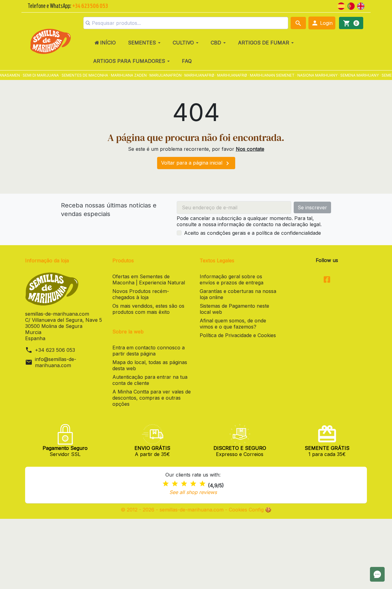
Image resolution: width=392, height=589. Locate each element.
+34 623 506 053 (55, 350)
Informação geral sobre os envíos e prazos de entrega (231, 279)
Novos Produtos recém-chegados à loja (140, 294)
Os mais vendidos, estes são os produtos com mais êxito (148, 309)
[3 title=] (184, 483)
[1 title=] (165, 483)
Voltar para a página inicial (196, 163)
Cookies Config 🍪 (250, 510)
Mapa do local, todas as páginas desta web (149, 365)
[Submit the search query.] (88, 23)
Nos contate (250, 149)
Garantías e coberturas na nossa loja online (238, 294)
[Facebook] (327, 280)
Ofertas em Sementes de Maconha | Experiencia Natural (148, 279)
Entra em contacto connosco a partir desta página (148, 350)
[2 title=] (175, 483)
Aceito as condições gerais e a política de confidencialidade (252, 233)
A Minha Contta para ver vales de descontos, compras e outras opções (151, 398)
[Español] (341, 5)
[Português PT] (351, 5)
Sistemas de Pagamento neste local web (234, 309)
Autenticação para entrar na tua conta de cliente (149, 380)
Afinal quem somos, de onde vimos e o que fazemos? (233, 323)
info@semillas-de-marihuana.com (55, 362)
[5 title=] (202, 483)
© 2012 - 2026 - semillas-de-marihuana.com (173, 510)
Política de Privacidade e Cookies (238, 335)
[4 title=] (193, 483)
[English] (360, 5)
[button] (321, 23)
